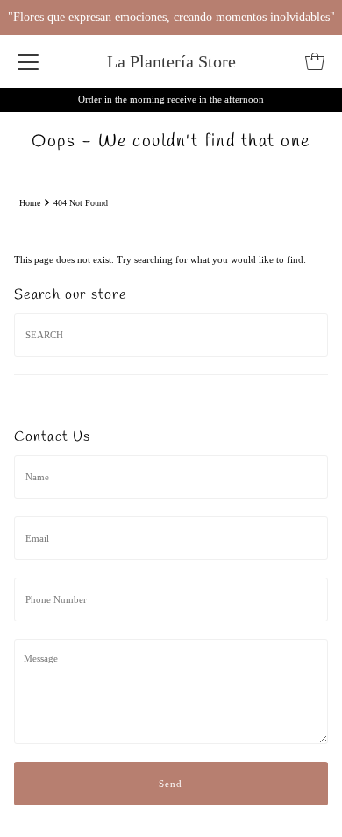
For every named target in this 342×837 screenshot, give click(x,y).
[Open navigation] (28, 61)
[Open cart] (314, 61)
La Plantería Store (171, 61)
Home (29, 203)
